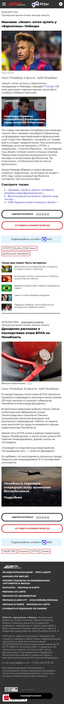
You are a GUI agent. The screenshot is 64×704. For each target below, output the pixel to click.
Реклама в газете (28, 587)
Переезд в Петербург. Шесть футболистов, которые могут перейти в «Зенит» (34, 306)
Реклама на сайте (14, 591)
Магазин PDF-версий (15, 576)
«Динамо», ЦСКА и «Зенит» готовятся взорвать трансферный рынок (29, 192)
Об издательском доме (17, 572)
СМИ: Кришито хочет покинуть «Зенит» (32, 202)
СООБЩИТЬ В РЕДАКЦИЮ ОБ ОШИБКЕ (24, 608)
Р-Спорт (49, 86)
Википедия (7, 72)
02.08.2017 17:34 (9, 12)
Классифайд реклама (44, 600)
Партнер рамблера (28, 689)
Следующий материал (30, 696)
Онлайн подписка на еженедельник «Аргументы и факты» (26, 582)
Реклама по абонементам (19, 596)
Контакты (8, 587)
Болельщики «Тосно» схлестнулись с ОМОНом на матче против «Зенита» (36, 277)
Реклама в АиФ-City (14, 600)
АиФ (29, 383)
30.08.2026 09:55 (10, 322)
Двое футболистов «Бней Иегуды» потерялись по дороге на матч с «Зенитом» (36, 268)
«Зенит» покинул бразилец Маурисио (32, 295)
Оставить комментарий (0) (32, 225)
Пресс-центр (43, 572)
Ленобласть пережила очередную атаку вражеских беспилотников (27, 487)
